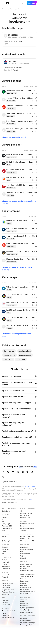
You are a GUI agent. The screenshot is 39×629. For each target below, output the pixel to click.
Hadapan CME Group (27, 536)
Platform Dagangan (26, 612)
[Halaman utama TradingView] (10, 466)
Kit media (23, 558)
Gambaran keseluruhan (27, 524)
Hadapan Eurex (25, 539)
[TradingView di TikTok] (32, 471)
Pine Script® (6, 568)
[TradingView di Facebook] (8, 471)
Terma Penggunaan (26, 576)
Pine (3, 530)
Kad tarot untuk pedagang (25, 567)
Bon (3, 521)
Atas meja (5, 577)
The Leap (23, 530)
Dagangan (5, 600)
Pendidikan (5, 602)
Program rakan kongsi (27, 623)
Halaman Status (25, 594)
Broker (22, 526)
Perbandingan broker (27, 528)
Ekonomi (5, 547)
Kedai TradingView (26, 564)
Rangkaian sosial (7, 583)
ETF (3, 519)
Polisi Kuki (23, 583)
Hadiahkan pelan (25, 517)
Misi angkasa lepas (26, 549)
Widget (22, 601)
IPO (3, 554)
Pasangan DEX (7, 528)
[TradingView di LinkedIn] (22, 471)
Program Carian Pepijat (27, 591)
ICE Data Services (29, 486)
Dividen (4, 551)
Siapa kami (24, 547)
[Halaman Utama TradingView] (7, 3)
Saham (4, 517)
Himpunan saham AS (27, 541)
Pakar (4, 613)
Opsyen (4, 564)
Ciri (21, 511)
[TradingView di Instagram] (17, 471)
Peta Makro (6, 566)
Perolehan (5, 549)
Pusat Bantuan (25, 554)
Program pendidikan (27, 625)
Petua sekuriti (24, 589)
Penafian (23, 579)
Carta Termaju (25, 610)
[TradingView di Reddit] (3, 476)
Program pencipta (8, 590)
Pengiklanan (24, 618)
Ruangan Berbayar (8, 617)
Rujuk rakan (6, 587)
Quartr (31, 499)
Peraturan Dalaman (8, 592)
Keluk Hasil (5, 562)
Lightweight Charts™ (27, 608)
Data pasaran (24, 515)
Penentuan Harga (26, 513)
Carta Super (6, 511)
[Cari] (23, 3)
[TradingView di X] (3, 471)
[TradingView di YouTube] (13, 471)
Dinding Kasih (6, 585)
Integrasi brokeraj (26, 620)
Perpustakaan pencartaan (24, 604)
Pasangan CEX (7, 526)
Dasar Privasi (24, 581)
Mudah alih (5, 575)
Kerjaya (22, 556)
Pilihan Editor (6, 605)
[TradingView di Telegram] (27, 471)
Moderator (5, 594)
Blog (21, 551)
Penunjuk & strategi (8, 611)
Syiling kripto (6, 524)
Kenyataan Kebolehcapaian (25, 586)
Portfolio (4, 560)
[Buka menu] (3, 3)
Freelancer (5, 615)
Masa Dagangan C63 (27, 570)
